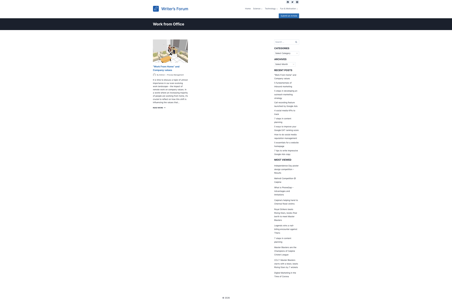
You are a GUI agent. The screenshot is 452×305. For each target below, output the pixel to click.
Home (248, 8)
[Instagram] (297, 2)
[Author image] (154, 74)
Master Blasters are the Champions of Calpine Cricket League (285, 251)
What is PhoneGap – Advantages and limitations (283, 191)
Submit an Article (289, 16)
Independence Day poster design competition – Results (286, 169)
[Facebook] (288, 2)
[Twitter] (293, 2)
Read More (159, 108)
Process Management (175, 75)
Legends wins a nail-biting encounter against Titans (285, 229)
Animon (162, 75)
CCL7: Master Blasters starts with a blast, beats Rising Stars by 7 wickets (286, 263)
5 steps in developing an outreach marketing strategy (285, 94)
